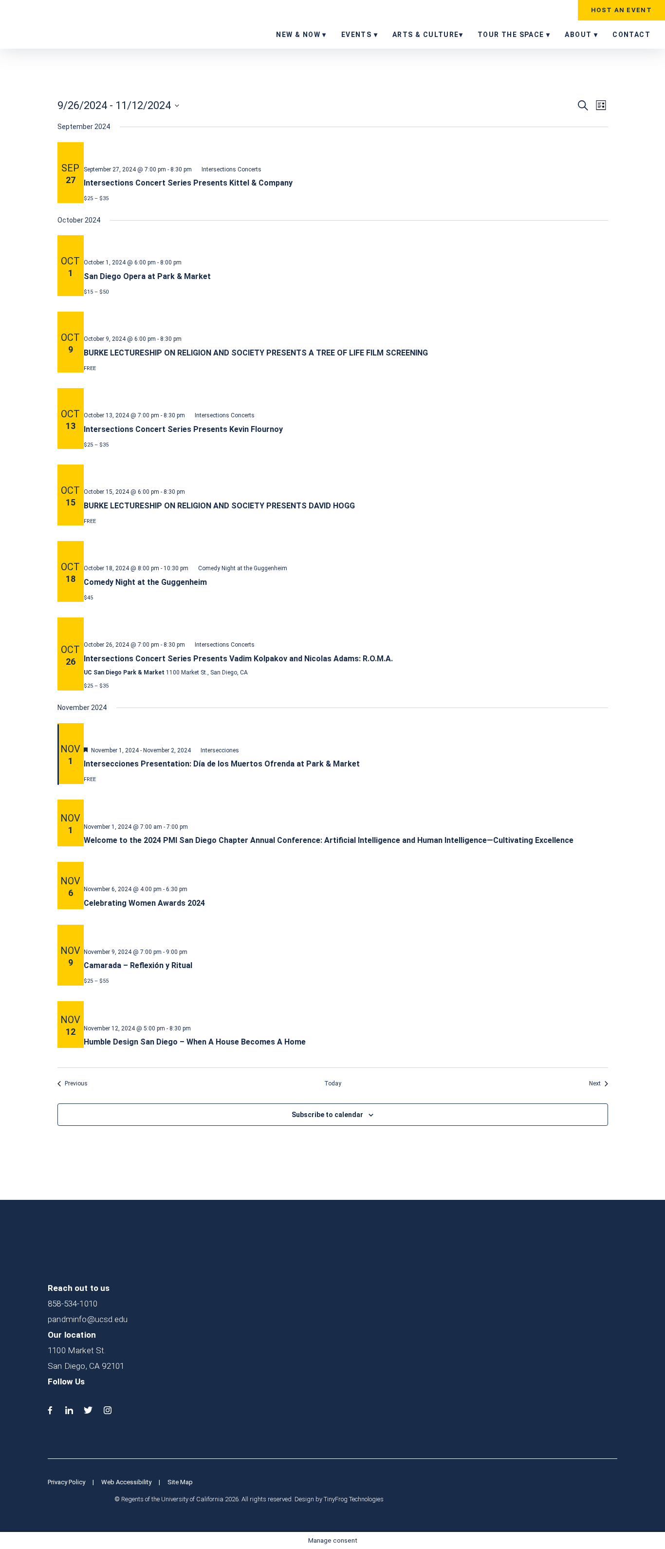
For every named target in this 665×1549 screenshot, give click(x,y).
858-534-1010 (72, 1303)
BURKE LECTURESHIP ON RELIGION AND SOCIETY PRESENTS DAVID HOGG (219, 505)
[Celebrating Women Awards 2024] (346, 869)
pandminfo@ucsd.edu (88, 1319)
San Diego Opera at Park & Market (147, 276)
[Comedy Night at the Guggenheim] (346, 549)
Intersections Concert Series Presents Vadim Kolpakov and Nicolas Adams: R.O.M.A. (238, 658)
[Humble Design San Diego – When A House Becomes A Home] (346, 1009)
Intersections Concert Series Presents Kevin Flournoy (183, 429)
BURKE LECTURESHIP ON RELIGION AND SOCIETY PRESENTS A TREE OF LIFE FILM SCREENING (256, 352)
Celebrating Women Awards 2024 (144, 903)
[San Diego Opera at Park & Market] (346, 243)
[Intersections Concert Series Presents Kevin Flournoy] (346, 396)
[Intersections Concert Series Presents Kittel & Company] (346, 150)
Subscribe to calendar (327, 1115)
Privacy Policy (66, 1482)
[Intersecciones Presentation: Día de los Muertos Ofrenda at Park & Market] (346, 731)
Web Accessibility (126, 1482)
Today (332, 1083)
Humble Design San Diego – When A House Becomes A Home (195, 1041)
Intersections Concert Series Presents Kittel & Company (188, 182)
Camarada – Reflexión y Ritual (138, 965)
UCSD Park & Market (70, 23)
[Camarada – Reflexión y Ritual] (346, 932)
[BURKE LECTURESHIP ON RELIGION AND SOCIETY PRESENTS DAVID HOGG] (346, 472)
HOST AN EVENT (621, 10)
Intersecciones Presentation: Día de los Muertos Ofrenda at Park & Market (222, 763)
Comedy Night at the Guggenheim (145, 582)
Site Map (180, 1482)
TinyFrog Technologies (354, 1499)
